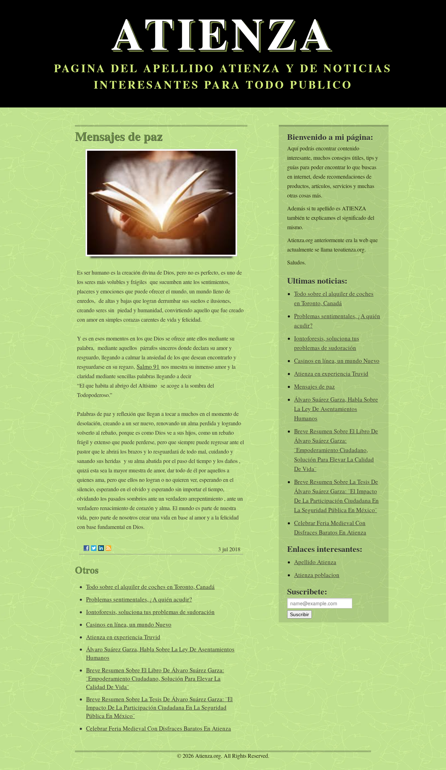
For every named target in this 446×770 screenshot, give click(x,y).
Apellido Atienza (315, 562)
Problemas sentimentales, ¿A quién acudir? (139, 599)
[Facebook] (86, 548)
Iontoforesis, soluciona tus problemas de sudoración (150, 612)
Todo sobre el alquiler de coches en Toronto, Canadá (150, 587)
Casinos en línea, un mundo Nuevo (128, 624)
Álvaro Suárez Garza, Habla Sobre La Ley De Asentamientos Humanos (336, 408)
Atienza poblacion (316, 575)
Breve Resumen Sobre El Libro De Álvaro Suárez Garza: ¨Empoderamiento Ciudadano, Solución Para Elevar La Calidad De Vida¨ (155, 678)
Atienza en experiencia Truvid (123, 637)
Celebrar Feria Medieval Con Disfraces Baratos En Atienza (158, 728)
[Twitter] (94, 548)
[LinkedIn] (101, 548)
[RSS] (108, 548)
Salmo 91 (148, 366)
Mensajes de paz (314, 386)
